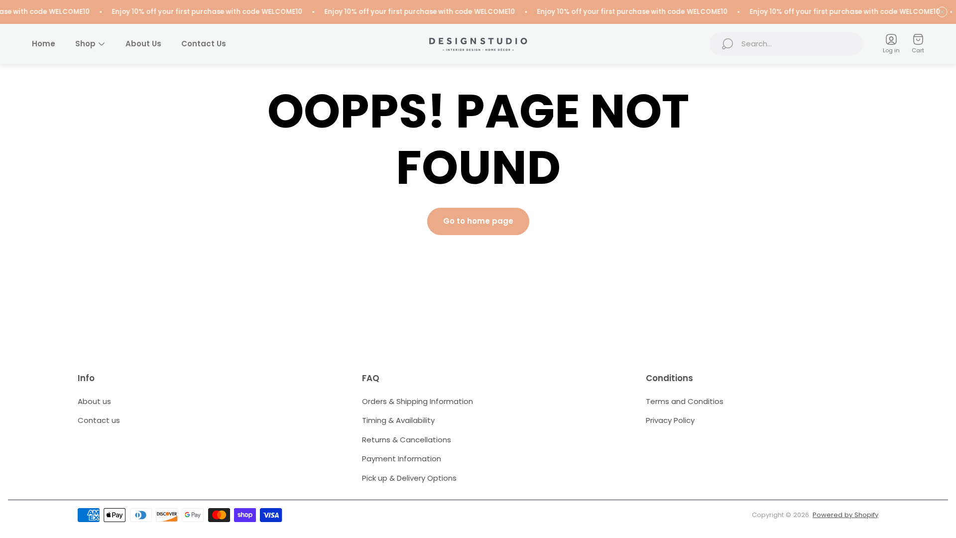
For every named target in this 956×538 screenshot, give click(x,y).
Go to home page (478, 221)
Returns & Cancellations (406, 439)
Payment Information (401, 458)
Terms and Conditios (684, 401)
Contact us (99, 420)
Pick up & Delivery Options (409, 478)
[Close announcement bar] (942, 12)
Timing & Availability (398, 420)
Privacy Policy (670, 420)
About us (94, 401)
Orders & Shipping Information (417, 401)
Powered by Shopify (845, 515)
